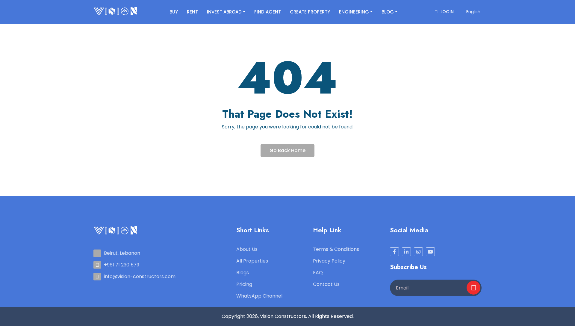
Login (446, 12)
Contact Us (326, 284)
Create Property (310, 12)
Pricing (244, 284)
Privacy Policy (329, 260)
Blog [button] (388, 12)
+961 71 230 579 (121, 264)
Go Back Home (287, 150)
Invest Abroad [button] (224, 12)
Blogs (242, 272)
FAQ (318, 272)
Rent (192, 12)
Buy (174, 12)
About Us (247, 249)
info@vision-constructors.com (139, 276)
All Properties (252, 260)
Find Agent (267, 12)
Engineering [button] (354, 12)
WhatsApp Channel (259, 295)
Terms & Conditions (336, 249)
